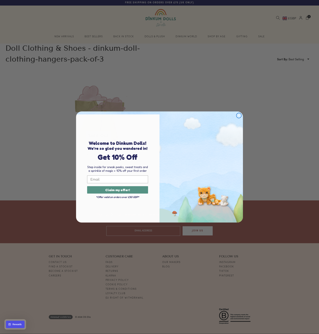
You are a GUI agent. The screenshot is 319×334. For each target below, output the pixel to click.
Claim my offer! (117, 190)
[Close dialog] (238, 115)
